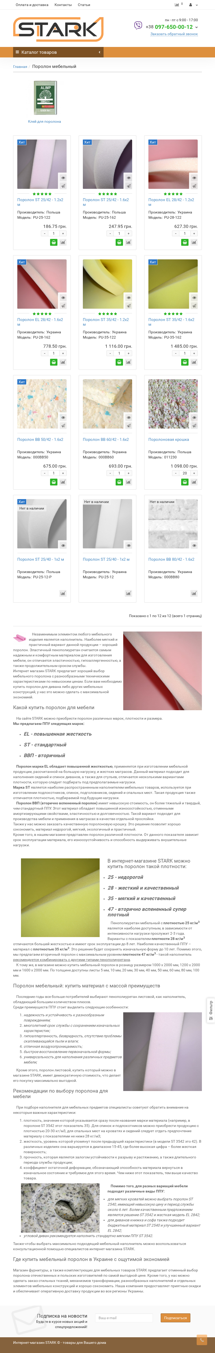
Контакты (63, 5)
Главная (20, 67)
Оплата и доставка (32, 5)
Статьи (84, 5)
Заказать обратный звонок (174, 34)
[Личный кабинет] (193, 4)
